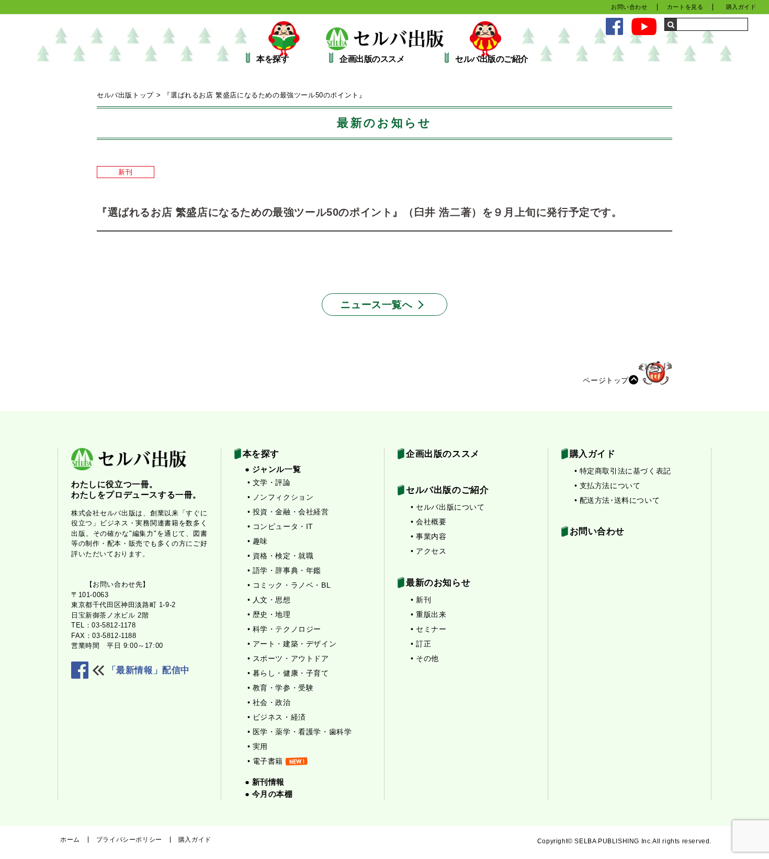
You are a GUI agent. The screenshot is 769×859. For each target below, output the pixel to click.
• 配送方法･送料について (617, 500)
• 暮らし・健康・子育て (288, 673)
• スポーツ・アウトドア (288, 658)
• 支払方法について (607, 485)
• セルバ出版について (448, 507)
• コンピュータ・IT (280, 526)
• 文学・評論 (269, 482)
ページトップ (606, 380)
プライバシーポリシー (129, 839)
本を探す (272, 59)
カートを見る (685, 7)
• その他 (425, 658)
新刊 (125, 172)
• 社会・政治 (269, 702)
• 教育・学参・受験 (280, 688)
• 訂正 (421, 644)
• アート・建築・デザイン (292, 644)
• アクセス (429, 551)
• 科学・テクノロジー (284, 629)
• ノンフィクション (280, 497)
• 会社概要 (429, 521)
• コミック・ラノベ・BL (289, 585)
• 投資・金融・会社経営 (288, 512)
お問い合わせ (629, 7)
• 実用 (257, 746)
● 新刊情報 (265, 781)
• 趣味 (257, 541)
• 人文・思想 (269, 600)
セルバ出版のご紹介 (491, 59)
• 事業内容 (429, 536)
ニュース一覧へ (376, 304)
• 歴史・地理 (269, 614)
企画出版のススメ (372, 59)
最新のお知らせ (438, 582)
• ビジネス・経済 (276, 717)
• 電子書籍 (265, 761)
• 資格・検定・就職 (280, 556)
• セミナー (429, 629)
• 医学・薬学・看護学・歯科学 (299, 732)
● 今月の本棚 (269, 793)
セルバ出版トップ (125, 95)
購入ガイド (741, 7)
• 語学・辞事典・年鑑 (284, 570)
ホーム (70, 839)
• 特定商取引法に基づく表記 (622, 471)
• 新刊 (421, 600)
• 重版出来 (429, 614)
